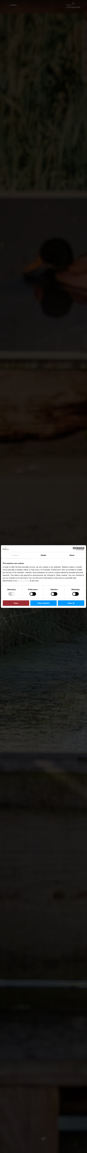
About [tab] (71, 555)
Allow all (71, 603)
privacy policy (23, 581)
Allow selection (43, 603)
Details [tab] (43, 555)
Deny (16, 603)
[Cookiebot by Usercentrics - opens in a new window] (74, 548)
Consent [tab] (15, 555)
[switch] (33, 594)
